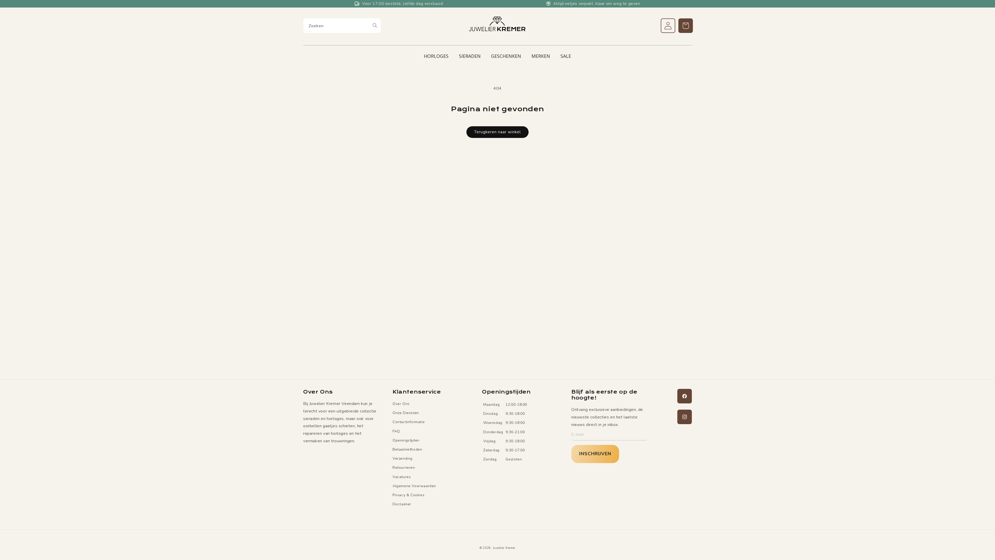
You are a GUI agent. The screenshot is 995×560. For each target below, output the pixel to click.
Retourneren (404, 467)
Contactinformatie (409, 421)
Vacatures (402, 476)
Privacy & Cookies (408, 495)
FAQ (396, 431)
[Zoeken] (375, 25)
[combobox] (342, 25)
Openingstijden (406, 440)
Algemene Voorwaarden (414, 486)
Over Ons (401, 403)
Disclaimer (402, 504)
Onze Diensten (406, 412)
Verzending (403, 458)
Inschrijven (595, 454)
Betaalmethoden (407, 449)
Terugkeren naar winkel (497, 132)
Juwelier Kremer (504, 548)
